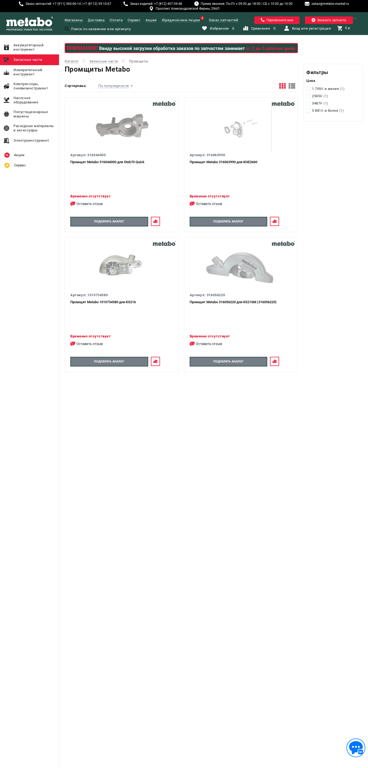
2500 (320, 96)
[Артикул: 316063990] (241, 127)
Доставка (96, 20)
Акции (151, 20)
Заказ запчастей (223, 20)
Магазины (74, 20)
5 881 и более (328, 111)
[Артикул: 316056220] (241, 267)
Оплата (116, 20)
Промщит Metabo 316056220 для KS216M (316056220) (233, 302)
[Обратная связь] (355, 747)
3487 (320, 103)
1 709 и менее (328, 89)
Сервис (134, 20)
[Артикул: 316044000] (121, 127)
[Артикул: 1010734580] (121, 267)
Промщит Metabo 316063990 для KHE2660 (223, 162)
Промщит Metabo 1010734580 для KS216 (103, 302)
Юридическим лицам (181, 20)
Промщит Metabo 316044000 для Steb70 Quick (107, 162)
